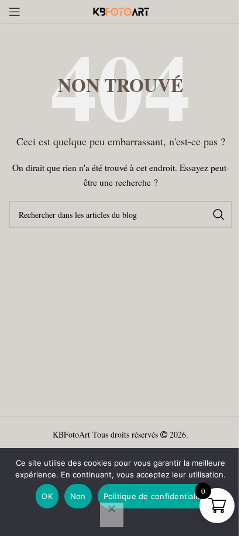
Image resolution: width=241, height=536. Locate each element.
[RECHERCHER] (218, 214)
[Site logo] (120, 10)
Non (78, 496)
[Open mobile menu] (14, 11)
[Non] (111, 515)
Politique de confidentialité (154, 496)
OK (47, 496)
